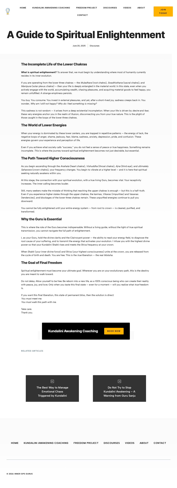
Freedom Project (86, 8)
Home (23, 8)
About (141, 8)
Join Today (163, 11)
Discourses (110, 8)
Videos (127, 8)
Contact (82, 15)
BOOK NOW (114, 331)
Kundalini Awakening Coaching (51, 8)
